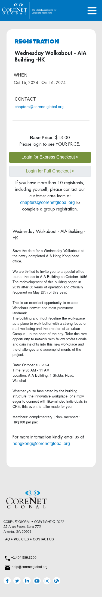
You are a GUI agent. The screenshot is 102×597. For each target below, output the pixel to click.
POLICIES (21, 539)
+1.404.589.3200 (23, 558)
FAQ (7, 539)
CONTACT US (43, 539)
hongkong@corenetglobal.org (41, 443)
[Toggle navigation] (92, 10)
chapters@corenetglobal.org (39, 106)
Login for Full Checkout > (50, 171)
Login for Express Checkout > (49, 157)
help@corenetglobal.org (30, 567)
